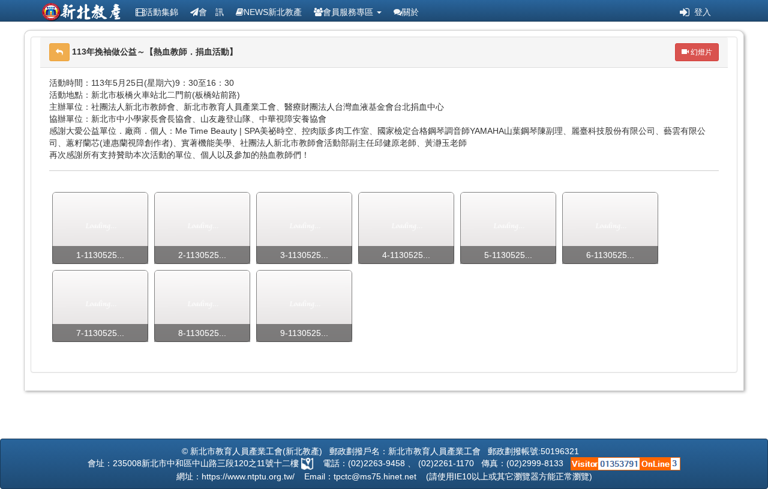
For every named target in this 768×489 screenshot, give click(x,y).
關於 (410, 12)
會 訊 (211, 12)
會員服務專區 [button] (349, 12)
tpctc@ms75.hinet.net (375, 476)
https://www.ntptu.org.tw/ (248, 476)
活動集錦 (161, 12)
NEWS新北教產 (273, 12)
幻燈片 (700, 52)
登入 (700, 12)
